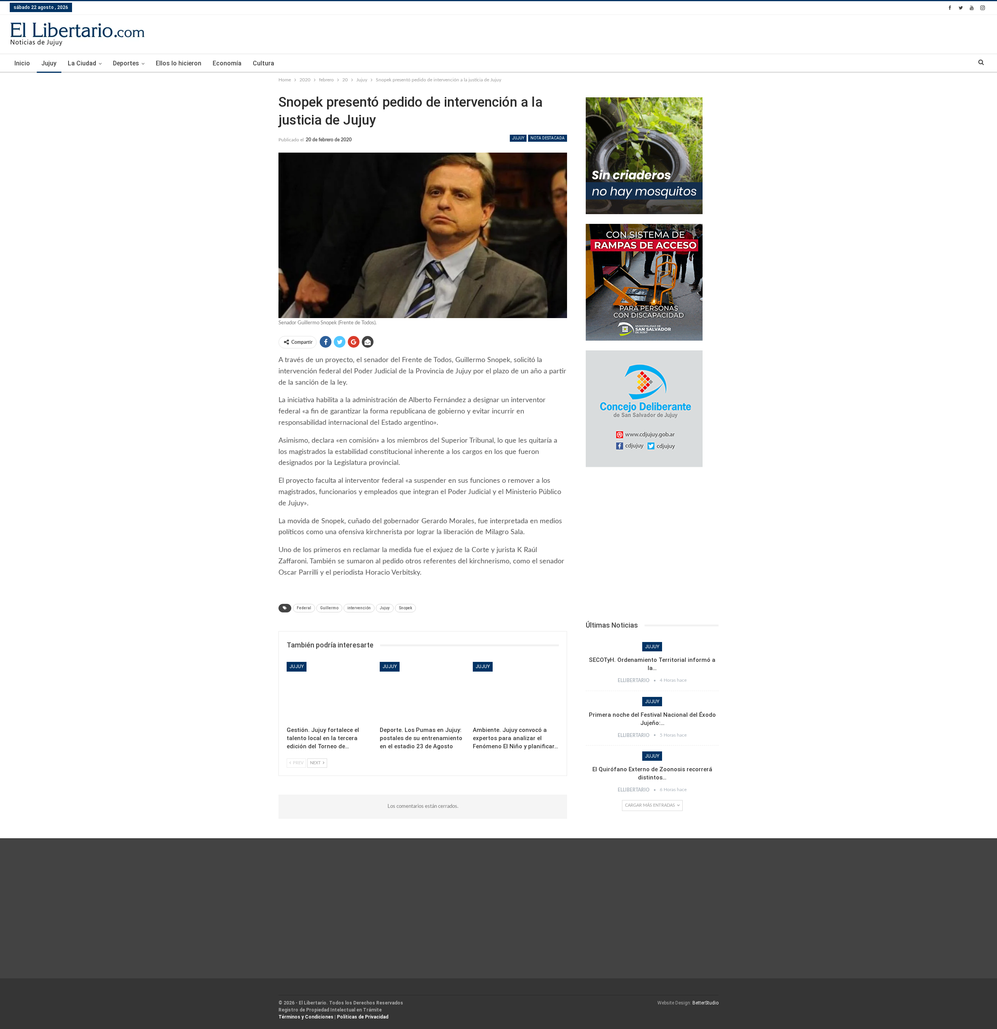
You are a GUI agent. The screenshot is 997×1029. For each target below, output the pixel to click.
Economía (227, 63)
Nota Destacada (547, 138)
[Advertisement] (652, 546)
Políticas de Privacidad (362, 1017)
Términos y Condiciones (305, 1017)
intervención (359, 608)
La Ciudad (82, 63)
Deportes (126, 63)
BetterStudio (705, 1003)
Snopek (405, 608)
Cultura (263, 63)
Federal (304, 608)
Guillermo (329, 608)
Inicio (22, 63)
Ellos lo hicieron (178, 63)
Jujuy (48, 63)
